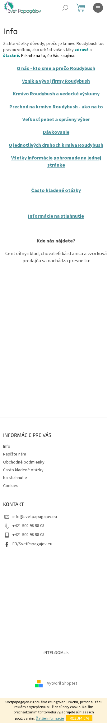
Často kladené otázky (56, 190)
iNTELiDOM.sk (56, 653)
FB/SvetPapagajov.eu (32, 544)
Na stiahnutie (15, 478)
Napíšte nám (14, 454)
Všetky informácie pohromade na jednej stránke (56, 161)
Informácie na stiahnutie (56, 216)
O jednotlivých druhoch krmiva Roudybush (56, 145)
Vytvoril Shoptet (62, 683)
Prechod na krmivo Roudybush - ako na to (56, 106)
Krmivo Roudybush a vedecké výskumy (56, 93)
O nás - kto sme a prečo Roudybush (56, 68)
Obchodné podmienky (23, 462)
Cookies (10, 486)
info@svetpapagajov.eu (34, 517)
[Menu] (98, 8)
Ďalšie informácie (50, 718)
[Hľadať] (65, 8)
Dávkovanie (56, 132)
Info (6, 446)
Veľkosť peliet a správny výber (56, 119)
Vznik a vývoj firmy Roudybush (56, 81)
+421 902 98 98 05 (28, 526)
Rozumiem (79, 718)
